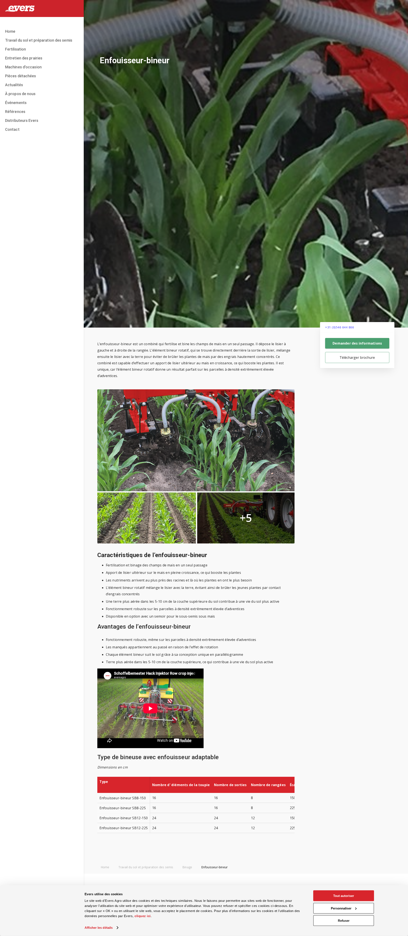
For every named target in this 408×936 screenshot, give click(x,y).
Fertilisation (15, 49)
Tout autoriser (343, 896)
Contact (12, 129)
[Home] (42, 8)
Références (15, 111)
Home (10, 31)
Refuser (344, 920)
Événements (16, 102)
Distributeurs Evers (21, 120)
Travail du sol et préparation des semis (38, 40)
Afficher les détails (99, 927)
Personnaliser (341, 908)
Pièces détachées (20, 76)
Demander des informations (357, 343)
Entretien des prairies (23, 58)
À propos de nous (20, 93)
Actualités (14, 85)
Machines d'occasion (23, 67)
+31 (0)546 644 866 (339, 327)
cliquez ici (143, 916)
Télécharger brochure (357, 357)
